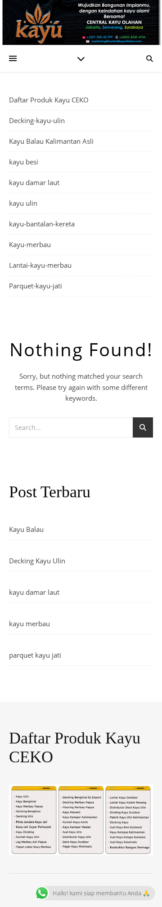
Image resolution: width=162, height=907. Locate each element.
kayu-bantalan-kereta (42, 223)
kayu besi (23, 161)
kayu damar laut (34, 182)
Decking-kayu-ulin (37, 120)
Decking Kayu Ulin (37, 560)
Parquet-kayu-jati (35, 285)
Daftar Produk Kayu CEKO (49, 99)
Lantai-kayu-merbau (40, 265)
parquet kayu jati (35, 654)
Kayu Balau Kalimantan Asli (51, 141)
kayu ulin (23, 203)
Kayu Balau (26, 529)
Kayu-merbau (30, 244)
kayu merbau (29, 623)
